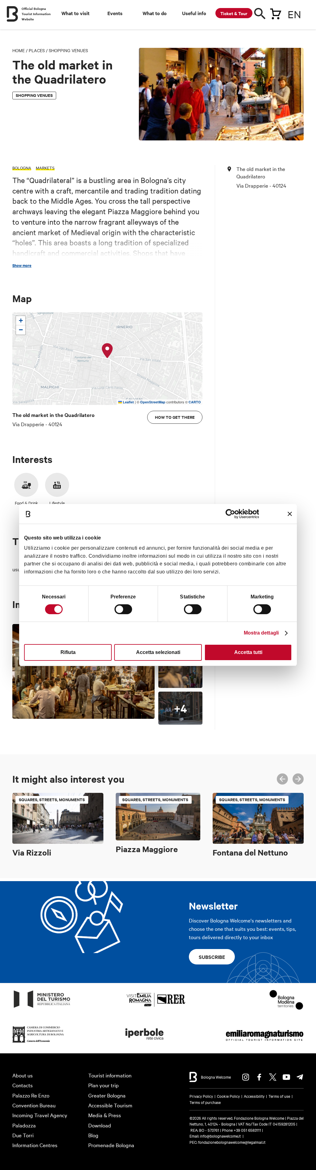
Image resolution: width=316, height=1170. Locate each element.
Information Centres (34, 1144)
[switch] (123, 609)
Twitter (272, 1077)
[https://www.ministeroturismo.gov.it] (42, 1007)
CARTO (195, 402)
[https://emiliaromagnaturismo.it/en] (264, 1042)
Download (99, 1125)
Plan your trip (103, 1085)
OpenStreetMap (152, 402)
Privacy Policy (201, 1096)
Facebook (259, 1077)
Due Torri (23, 1135)
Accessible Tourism (110, 1105)
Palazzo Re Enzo (30, 1095)
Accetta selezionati (158, 652)
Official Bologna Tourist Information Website (36, 13)
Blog (93, 1135)
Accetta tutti (248, 652)
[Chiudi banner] (290, 514)
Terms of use (279, 1096)
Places (37, 50)
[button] (107, 351)
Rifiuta (68, 652)
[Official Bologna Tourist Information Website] (12, 14)
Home (18, 50)
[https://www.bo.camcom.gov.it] (38, 1042)
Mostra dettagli (261, 632)
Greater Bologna (107, 1095)
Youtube (286, 1077)
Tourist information (109, 1075)
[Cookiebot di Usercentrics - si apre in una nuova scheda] (232, 514)
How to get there (175, 417)
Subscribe (212, 956)
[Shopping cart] (275, 12)
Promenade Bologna (111, 1144)
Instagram (245, 1077)
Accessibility (254, 1096)
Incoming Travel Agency (39, 1114)
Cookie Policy (228, 1096)
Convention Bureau (34, 1105)
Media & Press (104, 1114)
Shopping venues (68, 50)
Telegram (300, 1077)
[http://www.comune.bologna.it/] (144, 1042)
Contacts (22, 1085)
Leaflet (128, 402)
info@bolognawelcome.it (220, 1136)
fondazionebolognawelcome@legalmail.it (231, 1142)
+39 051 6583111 (248, 1130)
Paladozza (24, 1125)
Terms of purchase (205, 1102)
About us (22, 1075)
